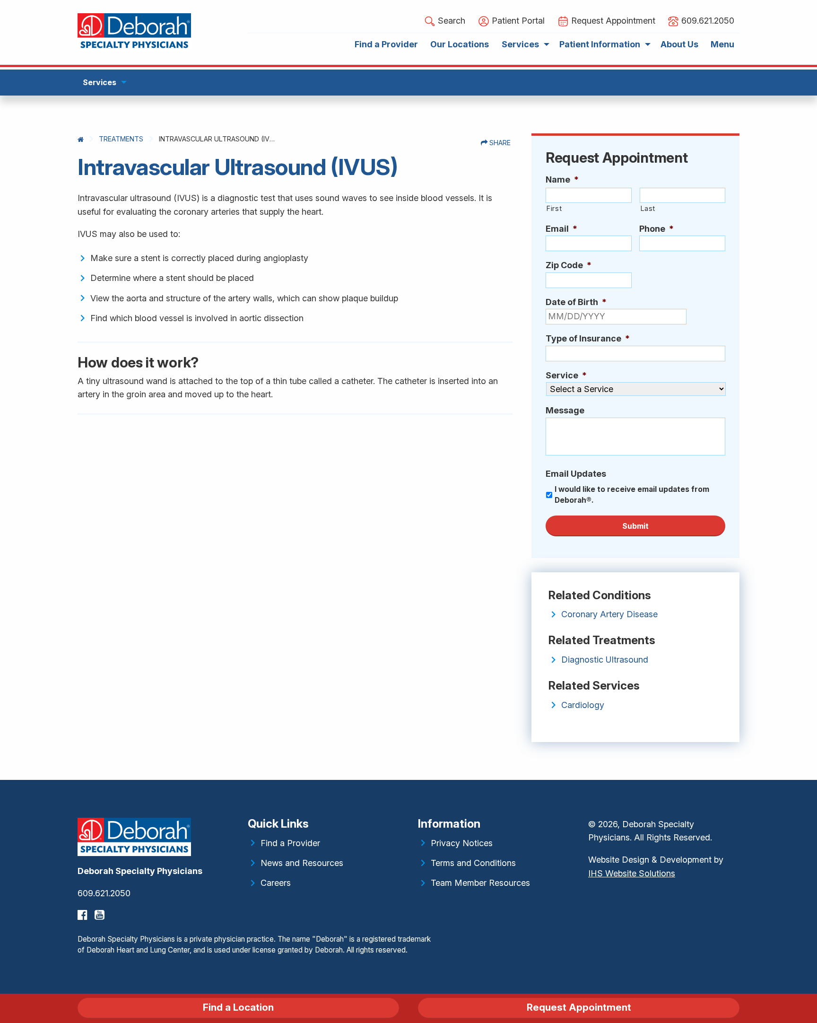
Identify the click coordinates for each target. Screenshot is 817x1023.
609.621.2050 (104, 893)
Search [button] (450, 21)
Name (562, 179)
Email (561, 229)
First (554, 208)
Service (566, 375)
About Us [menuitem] (679, 44)
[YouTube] (101, 915)
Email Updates (576, 474)
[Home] (81, 139)
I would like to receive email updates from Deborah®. (632, 495)
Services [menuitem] (520, 44)
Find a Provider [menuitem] (386, 44)
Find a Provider (290, 843)
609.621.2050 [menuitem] (706, 21)
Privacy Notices (462, 843)
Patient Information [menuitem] (599, 44)
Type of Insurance (588, 338)
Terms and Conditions (473, 863)
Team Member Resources (480, 883)
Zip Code (568, 265)
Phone (656, 229)
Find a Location (238, 1007)
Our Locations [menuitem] (459, 44)
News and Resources (302, 863)
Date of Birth (576, 302)
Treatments (121, 139)
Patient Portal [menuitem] (517, 21)
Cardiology (582, 705)
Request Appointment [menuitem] (612, 21)
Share (499, 143)
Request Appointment (579, 1007)
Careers (276, 883)
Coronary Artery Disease (609, 614)
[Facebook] (84, 915)
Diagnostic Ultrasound (604, 660)
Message (565, 410)
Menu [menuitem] (722, 44)
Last (648, 208)
